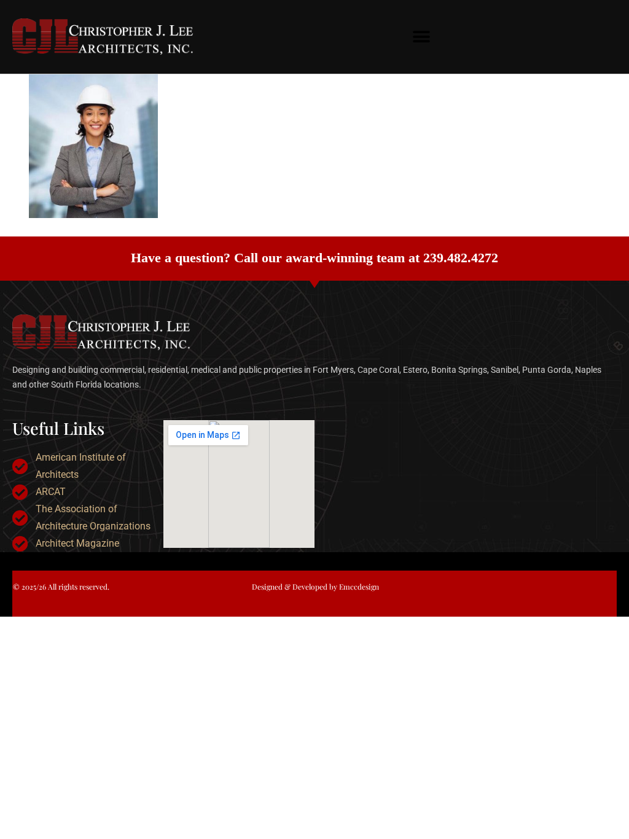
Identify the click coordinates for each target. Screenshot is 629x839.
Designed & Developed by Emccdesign (315, 586)
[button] (422, 37)
